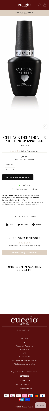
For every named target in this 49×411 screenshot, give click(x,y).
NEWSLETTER (24, 330)
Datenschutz (24, 357)
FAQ (24, 342)
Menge (10, 165)
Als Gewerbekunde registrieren (24, 360)
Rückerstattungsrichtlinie (24, 364)
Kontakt (24, 339)
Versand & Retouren (24, 346)
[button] (15, 151)
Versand (31, 160)
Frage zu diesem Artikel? (24, 217)
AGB (24, 353)
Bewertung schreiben (24, 252)
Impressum (24, 349)
